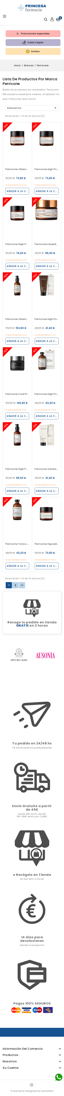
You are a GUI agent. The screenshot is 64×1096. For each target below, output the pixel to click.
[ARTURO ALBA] (18, 655)
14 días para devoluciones (32, 939)
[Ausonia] (45, 655)
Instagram (32, 1085)
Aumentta (47, 1091)
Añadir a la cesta (18, 191)
